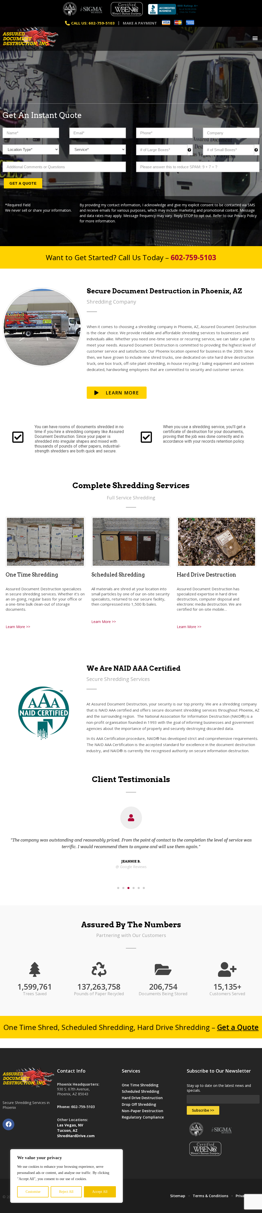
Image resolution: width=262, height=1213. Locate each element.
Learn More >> (18, 626)
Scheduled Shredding (118, 575)
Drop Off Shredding (139, 1104)
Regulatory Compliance (143, 1117)
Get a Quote (23, 183)
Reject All (66, 1192)
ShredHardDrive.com (76, 1135)
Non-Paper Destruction (142, 1110)
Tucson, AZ (67, 1130)
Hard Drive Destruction (206, 575)
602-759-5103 (83, 1106)
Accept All (99, 1192)
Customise (33, 1192)
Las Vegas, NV (70, 1125)
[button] (255, 38)
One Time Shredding (32, 575)
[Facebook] (8, 1124)
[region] (66, 1176)
